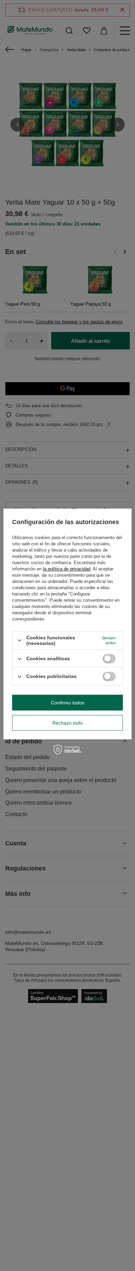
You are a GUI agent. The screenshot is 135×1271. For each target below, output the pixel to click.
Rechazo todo (67, 723)
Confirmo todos (67, 702)
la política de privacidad (66, 568)
